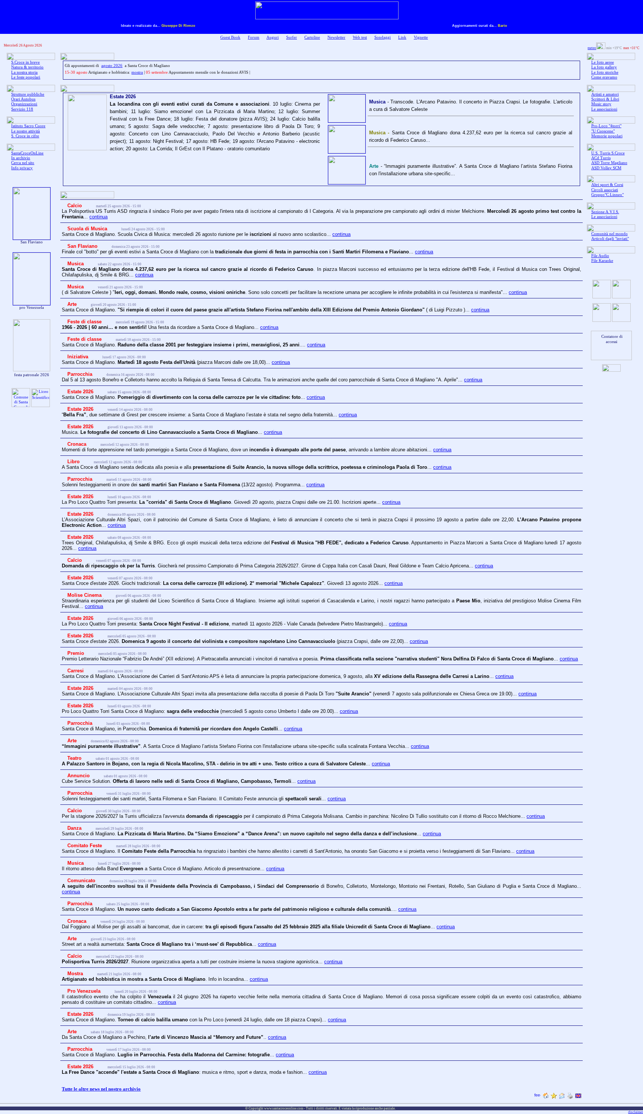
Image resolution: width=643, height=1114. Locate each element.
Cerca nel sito (22, 163)
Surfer (291, 37)
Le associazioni (604, 109)
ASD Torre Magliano (609, 163)
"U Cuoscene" (603, 131)
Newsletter (336, 37)
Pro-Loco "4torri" (606, 126)
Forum (253, 37)
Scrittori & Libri (605, 99)
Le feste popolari (25, 77)
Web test (360, 37)
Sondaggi (382, 37)
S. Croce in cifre (25, 136)
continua (98, 217)
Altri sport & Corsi (607, 185)
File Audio (600, 256)
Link (402, 37)
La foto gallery (604, 67)
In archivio (20, 158)
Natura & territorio (27, 67)
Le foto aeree (602, 62)
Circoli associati (604, 190)
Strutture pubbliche (27, 94)
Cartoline (312, 37)
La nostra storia (24, 72)
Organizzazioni (24, 104)
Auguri (272, 37)
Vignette (421, 37)
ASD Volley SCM (606, 168)
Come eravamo (604, 77)
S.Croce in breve (25, 62)
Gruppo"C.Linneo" (607, 195)
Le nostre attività (25, 131)
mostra (137, 72)
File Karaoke (602, 261)
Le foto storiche (604, 72)
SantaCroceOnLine (27, 153)
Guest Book (230, 37)
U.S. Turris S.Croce (608, 153)
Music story (601, 104)
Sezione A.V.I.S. (605, 212)
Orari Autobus (23, 99)
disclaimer (635, 1112)
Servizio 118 (22, 109)
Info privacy (22, 168)
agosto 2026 (111, 66)
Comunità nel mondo (609, 234)
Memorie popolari (607, 136)
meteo (592, 48)
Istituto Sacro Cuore (28, 126)
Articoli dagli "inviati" (610, 239)
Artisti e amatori (605, 94)
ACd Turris (601, 158)
